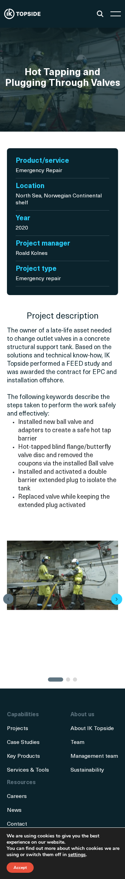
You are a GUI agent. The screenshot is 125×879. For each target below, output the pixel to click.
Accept (20, 867)
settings (77, 855)
